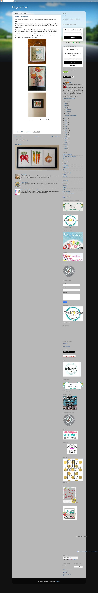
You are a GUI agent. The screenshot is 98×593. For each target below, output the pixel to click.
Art (63, 568)
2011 (65, 142)
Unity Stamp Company (68, 193)
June (67, 113)
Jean (70, 82)
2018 (65, 128)
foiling (64, 171)
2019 (65, 126)
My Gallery (65, 21)
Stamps (64, 187)
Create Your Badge (66, 346)
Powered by (69, 42)
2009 (65, 146)
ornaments (65, 180)
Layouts (65, 176)
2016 (65, 132)
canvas (64, 158)
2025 (65, 105)
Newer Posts (19, 137)
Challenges (65, 165)
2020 (65, 124)
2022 (65, 120)
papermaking (66, 182)
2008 (65, 148)
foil (63, 169)
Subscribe (73, 37)
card (64, 160)
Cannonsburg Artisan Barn (69, 156)
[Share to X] (36, 132)
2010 (65, 144)
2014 (65, 136)
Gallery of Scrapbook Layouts (65, 571)
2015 (65, 134)
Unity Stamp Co (66, 191)
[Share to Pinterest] (39, 132)
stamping (65, 185)
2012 (65, 140)
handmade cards (67, 172)
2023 (65, 118)
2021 (65, 122)
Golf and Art (18, 144)
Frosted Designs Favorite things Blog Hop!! (31, 190)
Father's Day (66, 167)
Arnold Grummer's (67, 154)
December (68, 109)
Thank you (23, 174)
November (68, 111)
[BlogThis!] (35, 132)
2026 (65, 103)
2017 (65, 130)
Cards (64, 163)
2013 (65, 138)
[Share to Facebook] (38, 132)
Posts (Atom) (25, 140)
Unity (64, 189)
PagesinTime (20, 7)
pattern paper (66, 183)
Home (38, 137)
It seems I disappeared (22, 16)
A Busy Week (24, 182)
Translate (74, 559)
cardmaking (65, 161)
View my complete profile (69, 98)
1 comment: (28, 131)
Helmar (64, 174)
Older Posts (55, 137)
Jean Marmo (65, 343)
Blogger (57, 581)
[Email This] (33, 132)
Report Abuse (67, 197)
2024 (65, 107)
